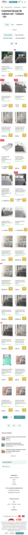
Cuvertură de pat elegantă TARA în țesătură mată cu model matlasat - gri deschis (6, 191)
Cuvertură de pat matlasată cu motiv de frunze (6, 223)
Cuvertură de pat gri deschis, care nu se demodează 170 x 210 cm (20, 402)
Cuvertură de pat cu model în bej (19, 97)
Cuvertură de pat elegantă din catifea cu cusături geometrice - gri (20, 191)
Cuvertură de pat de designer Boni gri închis (6, 98)
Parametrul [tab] (19, 24)
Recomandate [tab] (8, 35)
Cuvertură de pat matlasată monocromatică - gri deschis (6, 159)
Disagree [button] (12, 533)
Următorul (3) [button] (19, 417)
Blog (14, 482)
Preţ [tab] (12, 24)
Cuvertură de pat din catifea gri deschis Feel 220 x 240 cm (6, 128)
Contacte (14, 484)
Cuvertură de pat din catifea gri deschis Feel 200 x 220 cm (20, 128)
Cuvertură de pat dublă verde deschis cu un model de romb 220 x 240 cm (6, 371)
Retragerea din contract (14, 492)
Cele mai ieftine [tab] (19, 35)
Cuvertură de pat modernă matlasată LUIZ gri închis (19, 158)
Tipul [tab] (7, 24)
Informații (14, 475)
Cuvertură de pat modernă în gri (19, 67)
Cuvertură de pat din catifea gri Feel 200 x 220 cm (6, 311)
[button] (11, 75)
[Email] (14, 507)
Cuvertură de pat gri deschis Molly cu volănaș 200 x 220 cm (20, 252)
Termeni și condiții (14, 477)
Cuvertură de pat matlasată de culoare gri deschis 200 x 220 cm (6, 402)
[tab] (12, 43)
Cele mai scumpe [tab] (7, 38)
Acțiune (15, 29)
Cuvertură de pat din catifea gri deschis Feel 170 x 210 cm (20, 341)
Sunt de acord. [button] (19, 533)
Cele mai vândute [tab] (20, 38)
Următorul (13, 456)
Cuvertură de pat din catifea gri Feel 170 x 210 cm (20, 282)
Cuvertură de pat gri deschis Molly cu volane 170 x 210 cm (6, 252)
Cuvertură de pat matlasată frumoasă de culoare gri (6, 68)
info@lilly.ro (7, 466)
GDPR (14, 480)
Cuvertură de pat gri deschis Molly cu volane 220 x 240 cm (6, 282)
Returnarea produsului (14, 490)
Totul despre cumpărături (14, 488)
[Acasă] (10, 2)
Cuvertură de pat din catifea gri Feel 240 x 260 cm (6, 341)
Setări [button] (6, 533)
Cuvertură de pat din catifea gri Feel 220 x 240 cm (20, 311)
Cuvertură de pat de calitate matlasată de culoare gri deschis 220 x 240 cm (20, 371)
